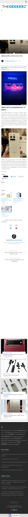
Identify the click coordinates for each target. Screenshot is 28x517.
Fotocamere (15, 220)
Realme (19, 438)
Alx (21, 507)
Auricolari (5, 432)
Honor (15, 434)
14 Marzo (6, 220)
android (21, 430)
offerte (3, 438)
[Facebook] (16, 510)
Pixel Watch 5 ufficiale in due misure (16, 488)
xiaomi (17, 444)
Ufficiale (10, 444)
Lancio (6, 436)
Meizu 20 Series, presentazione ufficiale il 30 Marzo (6, 200)
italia (2, 436)
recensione (4, 440)
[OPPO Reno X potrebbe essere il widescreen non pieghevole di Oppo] (14, 407)
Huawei (18, 434)
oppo (6, 438)
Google (10, 434)
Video (13, 444)
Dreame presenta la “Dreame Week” (11, 375)
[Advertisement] (14, 24)
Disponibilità (12, 432)
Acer (2, 430)
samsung (15, 440)
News (4, 373)
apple (25, 430)
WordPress (13, 507)
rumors (9, 440)
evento (16, 432)
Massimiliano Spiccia (10, 61)
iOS (24, 434)
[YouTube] (12, 510)
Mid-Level (13, 436)
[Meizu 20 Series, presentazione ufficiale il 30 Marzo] (6, 195)
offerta (22, 436)
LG (10, 436)
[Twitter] (14, 510)
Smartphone (9, 413)
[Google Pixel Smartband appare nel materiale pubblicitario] (14, 386)
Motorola (16, 436)
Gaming (6, 434)
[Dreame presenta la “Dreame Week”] (14, 367)
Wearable (8, 393)
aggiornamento (7, 430)
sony (8, 442)
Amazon (16, 430)
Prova (15, 438)
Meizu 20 (20, 220)
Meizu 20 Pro (4, 221)
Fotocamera (23, 432)
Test (10, 442)
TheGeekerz (14, 442)
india (22, 434)
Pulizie (7, 373)
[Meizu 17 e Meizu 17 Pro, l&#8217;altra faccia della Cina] (18, 195)
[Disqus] (14, 284)
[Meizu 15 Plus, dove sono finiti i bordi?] (6, 209)
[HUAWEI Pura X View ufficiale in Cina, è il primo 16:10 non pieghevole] (14, 346)
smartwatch (4, 442)
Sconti (19, 440)
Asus (2, 432)
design (11, 220)
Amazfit (12, 430)
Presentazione (10, 438)
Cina (8, 432)
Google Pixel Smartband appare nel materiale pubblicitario (14, 462)
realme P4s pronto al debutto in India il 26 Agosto (12, 470)
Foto (19, 432)
